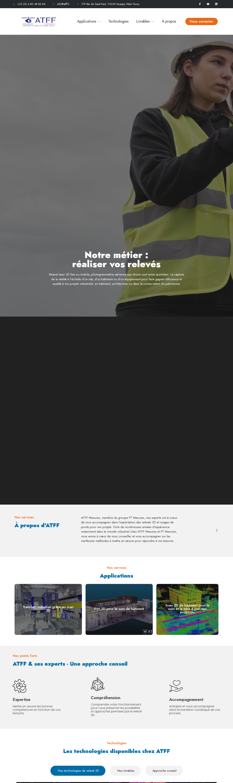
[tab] (77, 771)
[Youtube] (208, 4)
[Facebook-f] (200, 4)
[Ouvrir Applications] (99, 21)
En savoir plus (48, 614)
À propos (169, 21)
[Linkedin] (216, 4)
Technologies (118, 21)
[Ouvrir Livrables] (152, 21)
